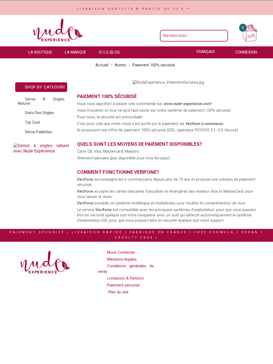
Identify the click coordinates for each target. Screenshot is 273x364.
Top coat (32, 122)
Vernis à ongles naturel (41, 101)
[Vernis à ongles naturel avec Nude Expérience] (41, 148)
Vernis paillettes (38, 132)
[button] (43, 52)
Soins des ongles (39, 113)
